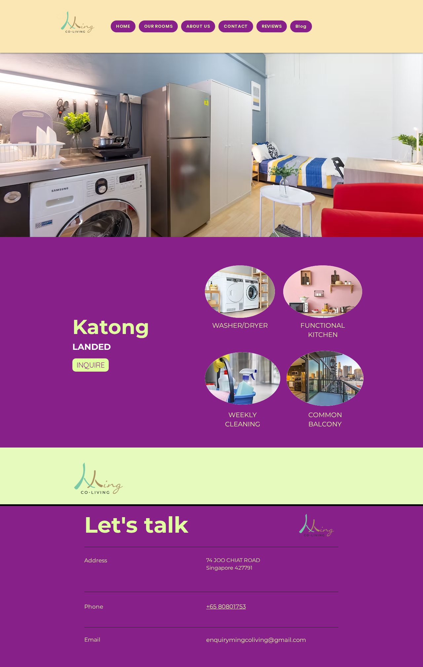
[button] (211, 145)
